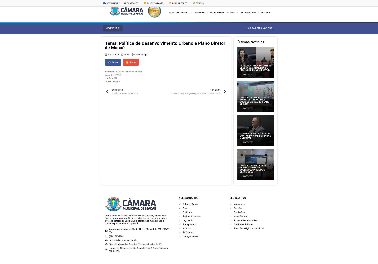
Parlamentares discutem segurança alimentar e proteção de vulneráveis (255, 68)
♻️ (198, 3)
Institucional (183, 13)
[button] (113, 28)
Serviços (231, 13)
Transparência (217, 13)
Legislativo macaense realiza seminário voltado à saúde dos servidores (253, 168)
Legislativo (199, 13)
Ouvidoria (265, 13)
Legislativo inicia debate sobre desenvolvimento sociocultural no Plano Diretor (254, 100)
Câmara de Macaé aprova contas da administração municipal (255, 136)
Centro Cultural (248, 13)
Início (171, 13)
